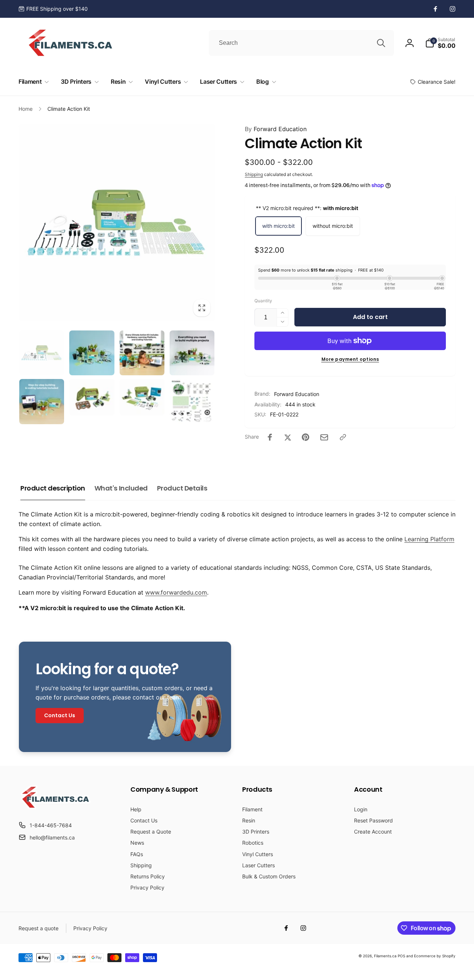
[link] (53, 9)
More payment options (350, 359)
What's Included (121, 488)
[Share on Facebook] (270, 437)
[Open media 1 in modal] (117, 222)
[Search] (381, 43)
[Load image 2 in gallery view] (91, 352)
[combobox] (301, 43)
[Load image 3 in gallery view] (142, 352)
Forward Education (276, 129)
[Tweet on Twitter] (287, 437)
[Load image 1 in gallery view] (41, 352)
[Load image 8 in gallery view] (192, 401)
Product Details (182, 488)
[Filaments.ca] (56, 807)
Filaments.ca (385, 956)
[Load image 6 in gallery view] (91, 397)
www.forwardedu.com (176, 592)
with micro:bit (278, 226)
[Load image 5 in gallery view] (41, 401)
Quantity (263, 300)
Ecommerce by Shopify (434, 956)
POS (401, 956)
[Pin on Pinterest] (305, 437)
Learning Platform (429, 539)
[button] (440, 43)
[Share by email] (324, 437)
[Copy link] (343, 437)
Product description (52, 488)
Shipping (254, 174)
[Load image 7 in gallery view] (142, 397)
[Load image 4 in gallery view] (192, 352)
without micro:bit (333, 226)
